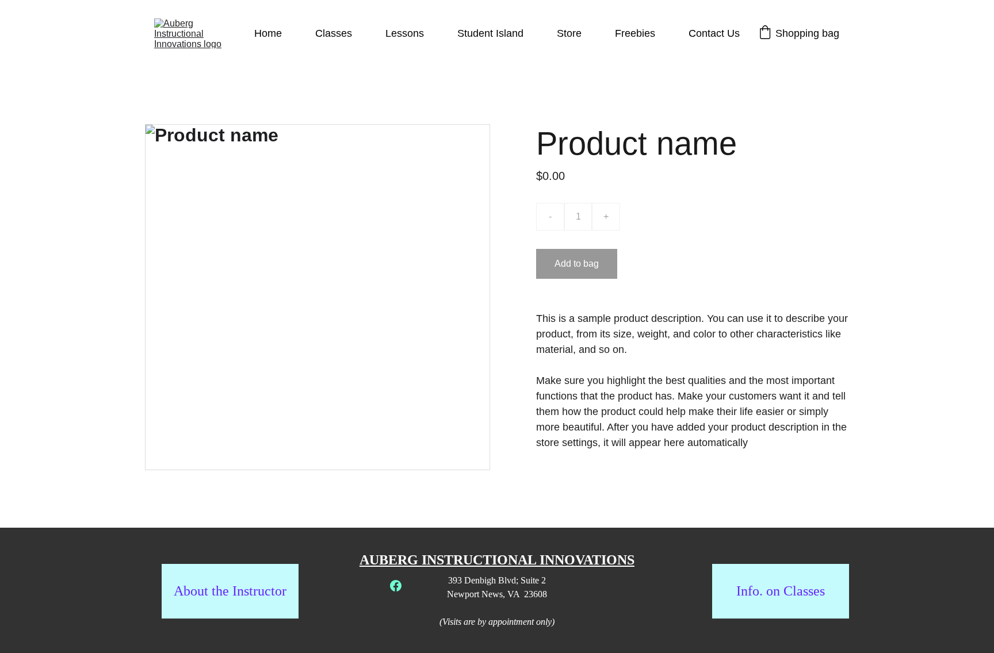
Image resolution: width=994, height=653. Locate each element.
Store (569, 33)
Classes (333, 33)
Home (268, 33)
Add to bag (577, 263)
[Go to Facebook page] (396, 585)
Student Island (490, 33)
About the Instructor (230, 590)
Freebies (635, 33)
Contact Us (714, 33)
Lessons (404, 33)
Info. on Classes (780, 590)
